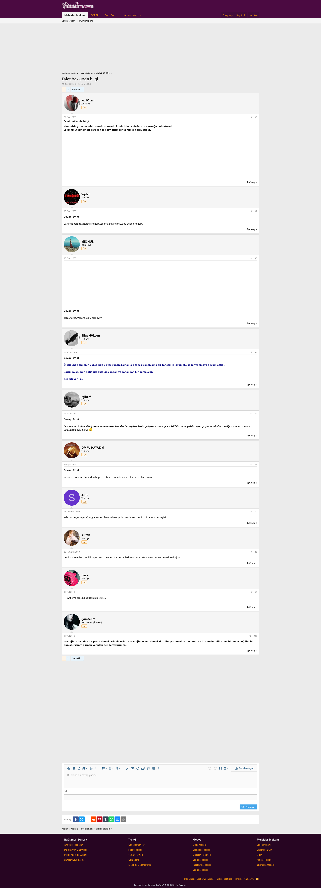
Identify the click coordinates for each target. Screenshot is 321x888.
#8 (256, 551)
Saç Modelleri (135, 849)
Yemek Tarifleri (135, 854)
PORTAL (95, 15)
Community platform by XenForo (160, 885)
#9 (256, 592)
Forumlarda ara (85, 20)
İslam (259, 854)
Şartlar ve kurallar (205, 878)
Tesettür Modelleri (202, 864)
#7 (256, 511)
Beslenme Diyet (264, 849)
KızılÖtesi (69, 83)
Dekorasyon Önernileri (75, 849)
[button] (111, 15)
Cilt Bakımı (133, 859)
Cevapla (253, 182)
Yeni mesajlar (68, 20)
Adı (66, 791)
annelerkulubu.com (74, 859)
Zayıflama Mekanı (265, 864)
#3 (256, 258)
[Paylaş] (251, 117)
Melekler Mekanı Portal (139, 864)
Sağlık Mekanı (264, 844)
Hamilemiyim (130, 15)
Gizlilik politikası (224, 878)
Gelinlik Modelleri (201, 849)
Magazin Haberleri (202, 854)
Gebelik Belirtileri (136, 844)
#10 (255, 636)
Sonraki (76, 89)
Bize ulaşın (189, 878)
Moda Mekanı (199, 844)
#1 (256, 117)
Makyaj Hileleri (264, 859)
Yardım (238, 878)
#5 (256, 413)
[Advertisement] (160, 48)
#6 (256, 464)
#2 (256, 211)
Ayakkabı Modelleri (73, 844)
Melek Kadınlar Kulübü (75, 854)
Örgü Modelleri (200, 859)
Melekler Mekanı (75, 15)
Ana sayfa (249, 878)
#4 (256, 352)
